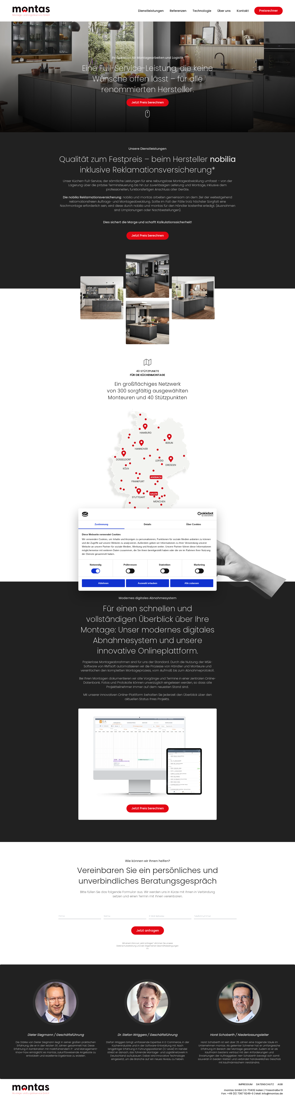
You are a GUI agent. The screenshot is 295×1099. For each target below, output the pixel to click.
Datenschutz (265, 1084)
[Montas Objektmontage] (31, 11)
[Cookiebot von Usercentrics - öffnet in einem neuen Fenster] (199, 514)
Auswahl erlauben (147, 583)
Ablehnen (103, 583)
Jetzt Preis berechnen (147, 102)
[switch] (130, 570)
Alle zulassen (192, 583)
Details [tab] (147, 524)
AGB (280, 1084)
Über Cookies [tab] (193, 524)
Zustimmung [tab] (101, 524)
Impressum (245, 1084)
